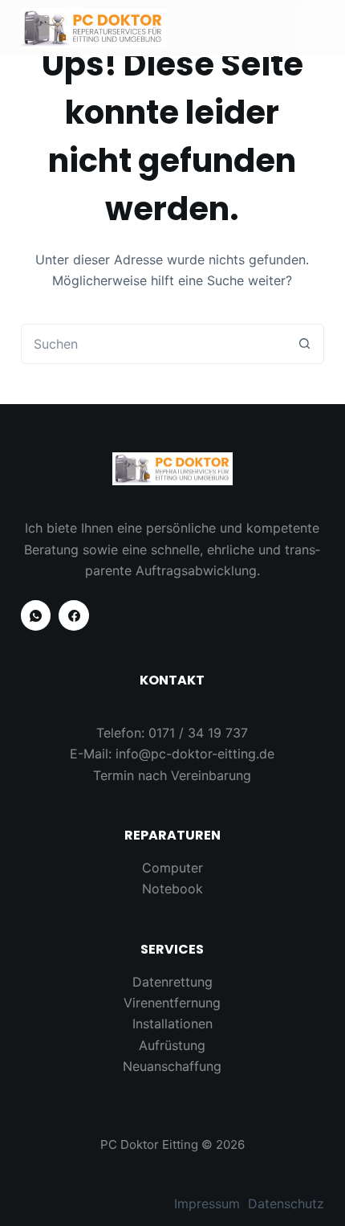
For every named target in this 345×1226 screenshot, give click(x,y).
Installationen (172, 1024)
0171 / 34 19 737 (198, 733)
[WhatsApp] (36, 615)
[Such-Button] (304, 344)
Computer (172, 868)
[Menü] (317, 28)
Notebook (172, 889)
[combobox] (153, 344)
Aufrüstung (172, 1045)
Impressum (207, 1203)
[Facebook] (74, 615)
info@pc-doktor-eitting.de (195, 754)
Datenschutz (286, 1203)
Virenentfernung (172, 1003)
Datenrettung (172, 982)
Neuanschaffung (172, 1066)
